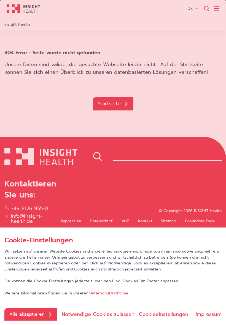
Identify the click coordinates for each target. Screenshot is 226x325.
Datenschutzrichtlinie (108, 293)
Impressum (209, 314)
